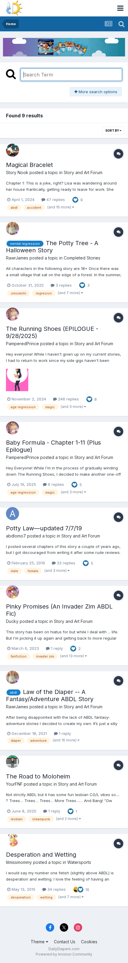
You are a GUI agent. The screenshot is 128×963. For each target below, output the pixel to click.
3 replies (63, 285)
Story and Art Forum (83, 172)
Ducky (12, 621)
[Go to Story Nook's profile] (12, 150)
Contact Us (64, 941)
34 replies (56, 889)
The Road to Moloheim (38, 776)
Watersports (79, 862)
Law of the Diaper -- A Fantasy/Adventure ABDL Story (49, 695)
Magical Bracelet (29, 164)
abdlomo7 (16, 535)
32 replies (65, 562)
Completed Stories (82, 257)
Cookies (89, 941)
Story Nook (17, 172)
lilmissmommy (19, 862)
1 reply (56, 648)
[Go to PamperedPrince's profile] (12, 314)
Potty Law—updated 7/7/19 (44, 528)
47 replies (55, 199)
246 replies (68, 399)
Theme (38, 941)
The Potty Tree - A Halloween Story (52, 246)
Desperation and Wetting (41, 854)
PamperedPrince (22, 343)
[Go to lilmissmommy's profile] (12, 840)
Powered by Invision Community (64, 954)
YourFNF (14, 784)
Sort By (112, 130)
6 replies (55, 484)
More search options (97, 91)
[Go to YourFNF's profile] (12, 761)
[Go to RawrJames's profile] (12, 228)
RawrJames (17, 257)
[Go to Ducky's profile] (12, 591)
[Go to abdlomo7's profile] (12, 513)
